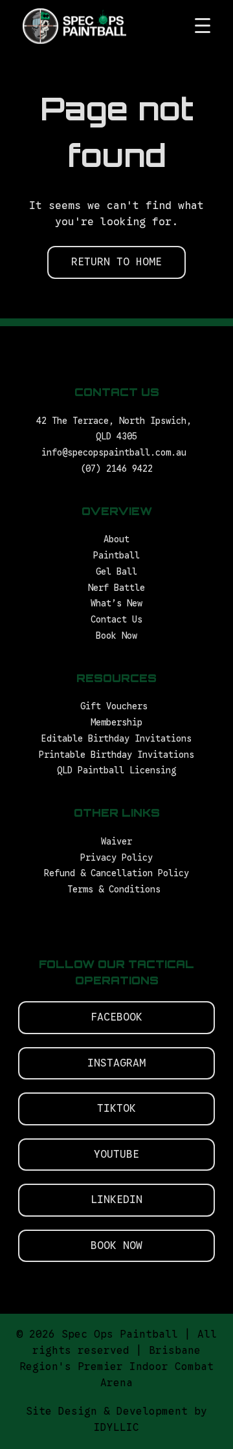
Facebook (116, 1017)
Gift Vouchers (116, 706)
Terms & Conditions (116, 889)
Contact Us (116, 619)
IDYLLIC (116, 1427)
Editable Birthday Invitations (116, 738)
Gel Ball (116, 571)
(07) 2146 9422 (116, 468)
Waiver (116, 841)
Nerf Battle (116, 587)
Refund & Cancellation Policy (116, 873)
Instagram (116, 1063)
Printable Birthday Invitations (116, 754)
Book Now (116, 635)
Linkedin (116, 1199)
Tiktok (116, 1108)
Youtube (116, 1154)
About (116, 539)
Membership (116, 722)
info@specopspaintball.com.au (116, 452)
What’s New (116, 603)
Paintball (116, 555)
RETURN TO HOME (116, 262)
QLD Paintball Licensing (116, 770)
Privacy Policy (116, 857)
